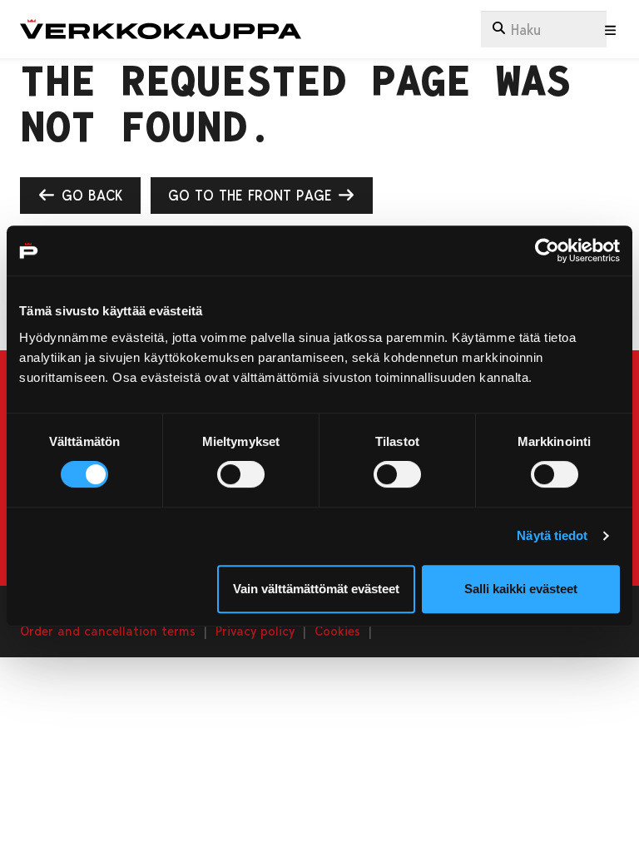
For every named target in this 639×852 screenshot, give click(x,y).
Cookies (337, 630)
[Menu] (610, 30)
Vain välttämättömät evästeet (316, 589)
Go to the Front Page (252, 195)
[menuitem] (544, 29)
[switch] (241, 474)
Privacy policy (255, 630)
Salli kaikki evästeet (520, 589)
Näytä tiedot (552, 535)
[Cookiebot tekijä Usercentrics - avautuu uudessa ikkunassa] (547, 250)
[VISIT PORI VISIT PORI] (160, 29)
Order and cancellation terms (108, 630)
